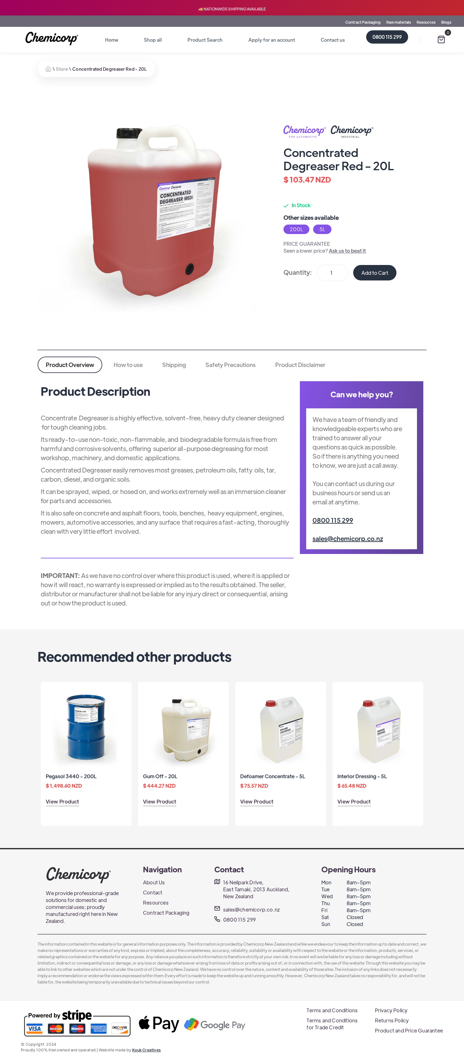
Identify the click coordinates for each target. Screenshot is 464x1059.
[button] (441, 39)
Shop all (153, 40)
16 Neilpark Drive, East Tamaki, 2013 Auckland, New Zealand (256, 889)
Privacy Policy (391, 1010)
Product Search (205, 40)
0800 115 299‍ (332, 520)
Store (62, 69)
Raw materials (398, 22)
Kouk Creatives (146, 1049)
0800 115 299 (387, 37)
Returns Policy (392, 1020)
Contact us (333, 40)
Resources (426, 22)
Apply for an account (271, 40)
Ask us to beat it (347, 250)
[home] (53, 39)
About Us (154, 882)
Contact (152, 892)
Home (111, 40)
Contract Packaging (363, 22)
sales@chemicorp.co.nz (347, 538)
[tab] (70, 365)
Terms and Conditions (332, 1010)
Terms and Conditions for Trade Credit (332, 1024)
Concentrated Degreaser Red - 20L (109, 69)
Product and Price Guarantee (409, 1030)
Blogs (446, 22)
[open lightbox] (147, 204)
